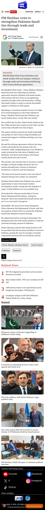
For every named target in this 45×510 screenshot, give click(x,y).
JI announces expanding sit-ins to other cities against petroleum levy (19, 365)
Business (16, 250)
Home (7, 12)
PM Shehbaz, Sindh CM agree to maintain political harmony (22, 463)
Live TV (21, 12)
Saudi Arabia (36, 245)
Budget (13, 12)
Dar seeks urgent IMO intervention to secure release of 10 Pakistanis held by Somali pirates (20, 431)
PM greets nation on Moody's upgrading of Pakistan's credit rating (18, 333)
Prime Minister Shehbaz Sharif (15, 245)
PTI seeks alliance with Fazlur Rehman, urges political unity (20, 398)
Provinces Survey (34, 506)
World (38, 12)
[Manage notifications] (4, 505)
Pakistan (29, 12)
